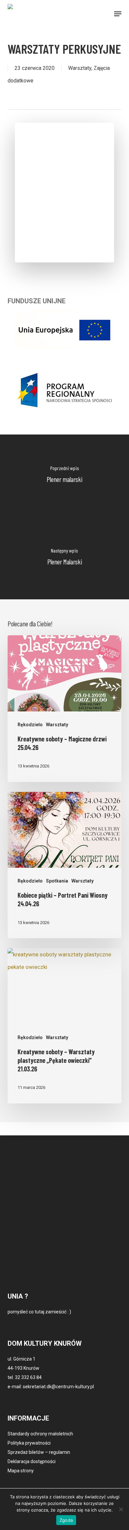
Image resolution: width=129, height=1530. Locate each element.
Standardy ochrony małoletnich (40, 1433)
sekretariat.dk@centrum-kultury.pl (58, 1386)
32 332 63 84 (28, 1377)
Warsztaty (79, 68)
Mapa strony (21, 1470)
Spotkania (57, 881)
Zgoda (66, 1520)
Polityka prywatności (29, 1443)
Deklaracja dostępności (32, 1461)
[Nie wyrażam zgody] (120, 1509)
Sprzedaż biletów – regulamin (39, 1452)
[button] (117, 14)
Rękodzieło (30, 724)
